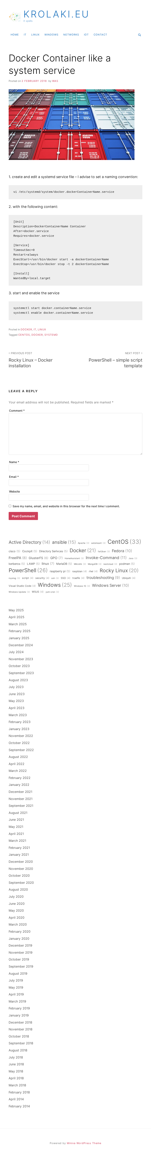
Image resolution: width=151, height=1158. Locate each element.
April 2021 (16, 834)
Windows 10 (82, 586)
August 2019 (18, 973)
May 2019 (16, 987)
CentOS (24, 334)
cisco (14, 551)
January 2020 (19, 938)
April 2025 (16, 617)
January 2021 (19, 854)
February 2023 (19, 722)
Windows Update (19, 592)
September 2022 (21, 750)
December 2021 (20, 792)
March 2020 (18, 924)
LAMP (33, 563)
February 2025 (19, 631)
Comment (17, 410)
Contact (100, 34)
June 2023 (17, 694)
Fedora (122, 550)
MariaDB (64, 563)
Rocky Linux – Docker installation (30, 360)
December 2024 (21, 645)
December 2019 (20, 945)
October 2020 (19, 875)
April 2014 (16, 1099)
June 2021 (16, 820)
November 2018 (20, 1029)
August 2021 (18, 813)
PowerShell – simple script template (115, 360)
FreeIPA (18, 558)
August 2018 (18, 1050)
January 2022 (19, 785)
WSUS (38, 591)
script (27, 578)
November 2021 (20, 799)
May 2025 (16, 610)
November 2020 (21, 869)
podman (127, 563)
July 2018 (16, 1057)
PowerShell (28, 570)
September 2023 (21, 673)
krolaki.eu (56, 14)
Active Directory (29, 542)
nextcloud (110, 564)
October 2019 (19, 959)
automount (98, 543)
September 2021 (21, 806)
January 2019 (19, 1015)
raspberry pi (60, 571)
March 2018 (17, 1085)
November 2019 (20, 952)
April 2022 (16, 764)
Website (14, 491)
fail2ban (104, 551)
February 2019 (19, 1008)
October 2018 (19, 1036)
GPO (56, 558)
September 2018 (21, 1043)
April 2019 (16, 994)
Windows (55, 585)
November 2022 (21, 736)
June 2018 (16, 1064)
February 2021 (19, 848)
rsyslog (14, 578)
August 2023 (18, 680)
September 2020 (21, 883)
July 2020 (16, 896)
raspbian (79, 571)
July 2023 (16, 687)
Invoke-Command (106, 557)
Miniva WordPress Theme (84, 1143)
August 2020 (18, 889)
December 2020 (21, 862)
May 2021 (16, 827)
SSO (65, 578)
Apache (83, 543)
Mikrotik (80, 564)
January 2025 (19, 638)
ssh (55, 578)
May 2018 (16, 1071)
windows (51, 34)
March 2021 (17, 841)
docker (26, 329)
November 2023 (21, 659)
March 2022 (18, 771)
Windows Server (110, 585)
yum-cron (52, 592)
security (42, 578)
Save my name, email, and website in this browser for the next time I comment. (66, 506)
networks (71, 34)
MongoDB (94, 564)
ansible (64, 542)
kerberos (17, 563)
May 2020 (16, 910)
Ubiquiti (128, 578)
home (15, 34)
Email (14, 476)
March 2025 (18, 624)
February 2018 (19, 1092)
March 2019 (17, 1001)
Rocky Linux (119, 570)
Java (133, 558)
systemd (51, 334)
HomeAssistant (74, 558)
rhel (93, 571)
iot (86, 34)
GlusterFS (38, 558)
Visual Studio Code (22, 585)
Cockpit (29, 551)
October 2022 (19, 743)
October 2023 (19, 666)
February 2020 (19, 931)
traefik (78, 578)
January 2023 (19, 729)
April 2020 (16, 917)
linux (35, 34)
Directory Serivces (53, 551)
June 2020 (17, 904)
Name (14, 462)
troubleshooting (103, 577)
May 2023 (16, 701)
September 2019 (21, 966)
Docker (37, 334)
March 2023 (18, 715)
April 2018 (16, 1078)
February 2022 (19, 778)
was (55, 81)
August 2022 (18, 757)
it (25, 34)
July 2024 (16, 652)
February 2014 (19, 1106)
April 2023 (16, 708)
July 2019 (16, 980)
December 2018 (20, 1022)
